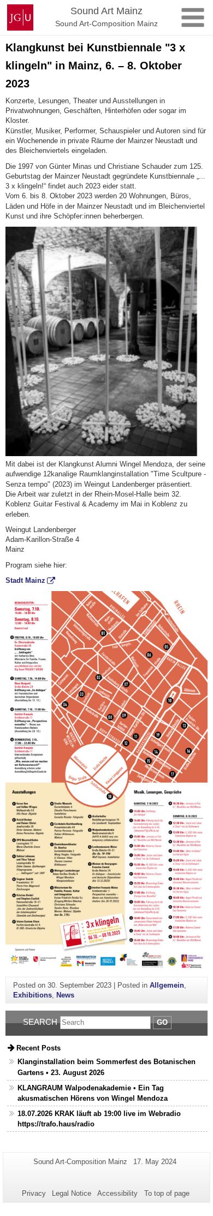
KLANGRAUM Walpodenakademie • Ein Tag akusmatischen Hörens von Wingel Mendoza (92, 1093)
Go (162, 1022)
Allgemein (167, 985)
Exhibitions (32, 995)
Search (40, 1021)
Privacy (34, 1193)
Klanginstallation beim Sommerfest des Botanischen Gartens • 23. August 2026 (106, 1067)
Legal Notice (71, 1193)
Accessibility (117, 1193)
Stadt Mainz (25, 580)
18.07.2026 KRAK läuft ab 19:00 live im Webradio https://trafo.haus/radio (99, 1118)
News (65, 995)
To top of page (167, 1193)
